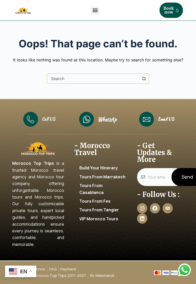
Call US (48, 119)
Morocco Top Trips (33, 163)
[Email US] (146, 119)
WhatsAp (107, 119)
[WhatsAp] (86, 119)
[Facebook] (155, 208)
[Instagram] (142, 208)
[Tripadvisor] (168, 208)
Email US (166, 119)
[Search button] (144, 78)
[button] (95, 10)
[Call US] (30, 119)
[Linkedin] (142, 218)
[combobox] (93, 78)
